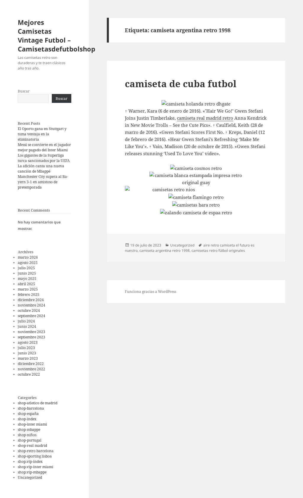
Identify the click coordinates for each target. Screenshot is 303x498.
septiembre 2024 (31, 315)
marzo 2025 (28, 289)
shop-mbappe (29, 429)
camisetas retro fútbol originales (218, 250)
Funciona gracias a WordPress (150, 291)
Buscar (24, 91)
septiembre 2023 (31, 337)
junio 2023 (27, 353)
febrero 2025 (28, 294)
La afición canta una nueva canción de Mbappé (41, 168)
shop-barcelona (31, 408)
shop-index (27, 418)
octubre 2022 (29, 374)
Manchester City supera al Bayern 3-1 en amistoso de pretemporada (43, 182)
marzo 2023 (28, 358)
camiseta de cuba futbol (180, 83)
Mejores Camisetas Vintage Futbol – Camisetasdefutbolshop (56, 35)
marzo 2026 (28, 257)
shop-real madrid (32, 445)
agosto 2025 (28, 262)
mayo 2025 (27, 278)
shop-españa (28, 413)
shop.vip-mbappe (32, 472)
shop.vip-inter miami (35, 466)
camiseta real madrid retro (205, 118)
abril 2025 (26, 283)
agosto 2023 (28, 342)
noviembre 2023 (31, 331)
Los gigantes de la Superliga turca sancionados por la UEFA (44, 158)
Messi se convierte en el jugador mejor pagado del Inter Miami (44, 147)
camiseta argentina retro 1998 (164, 250)
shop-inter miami (32, 424)
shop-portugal (29, 440)
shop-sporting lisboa (35, 456)
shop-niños (27, 434)
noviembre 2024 (31, 305)
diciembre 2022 (31, 363)
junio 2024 (27, 326)
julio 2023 (26, 347)
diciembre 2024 (31, 299)
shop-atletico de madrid (37, 402)
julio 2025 (26, 267)
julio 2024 (26, 321)
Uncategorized (30, 477)
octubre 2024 (29, 310)
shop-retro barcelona (36, 450)
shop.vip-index (30, 461)
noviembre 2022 (31, 369)
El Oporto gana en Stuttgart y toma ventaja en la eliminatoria (42, 134)
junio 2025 (27, 273)
